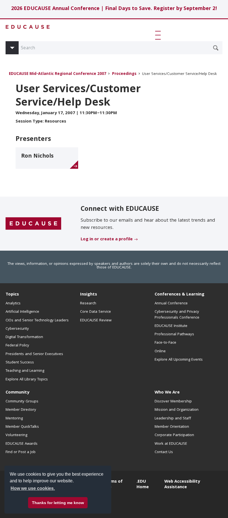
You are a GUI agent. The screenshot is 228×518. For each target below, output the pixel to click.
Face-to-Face (165, 343)
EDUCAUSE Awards (22, 444)
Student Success (20, 363)
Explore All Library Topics (27, 380)
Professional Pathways (174, 334)
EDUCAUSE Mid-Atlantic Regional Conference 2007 (57, 74)
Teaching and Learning (25, 371)
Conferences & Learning (179, 294)
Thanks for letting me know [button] (58, 502)
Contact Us (164, 452)
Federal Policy (17, 346)
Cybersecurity (17, 329)
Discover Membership (173, 402)
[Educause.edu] (33, 224)
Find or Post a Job (21, 452)
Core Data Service (95, 312)
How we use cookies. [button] (33, 488)
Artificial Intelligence (22, 312)
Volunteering (16, 435)
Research (88, 303)
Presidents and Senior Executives (34, 354)
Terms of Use (113, 484)
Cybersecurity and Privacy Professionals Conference (177, 315)
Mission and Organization (177, 410)
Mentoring (14, 419)
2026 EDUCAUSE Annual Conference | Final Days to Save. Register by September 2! (114, 9)
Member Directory (21, 410)
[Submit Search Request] (215, 48)
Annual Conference (171, 303)
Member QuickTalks (22, 427)
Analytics (13, 303)
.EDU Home (143, 484)
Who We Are (167, 392)
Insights (88, 294)
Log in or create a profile (107, 239)
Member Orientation (172, 427)
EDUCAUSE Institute (171, 326)
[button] (159, 35)
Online (160, 351)
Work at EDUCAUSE (171, 444)
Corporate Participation (174, 435)
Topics (12, 294)
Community (17, 392)
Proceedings (124, 74)
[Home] (28, 27)
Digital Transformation (24, 337)
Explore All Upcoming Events (179, 360)
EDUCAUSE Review (95, 320)
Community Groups (22, 402)
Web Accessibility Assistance (182, 484)
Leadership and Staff (173, 419)
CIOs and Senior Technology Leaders (37, 320)
